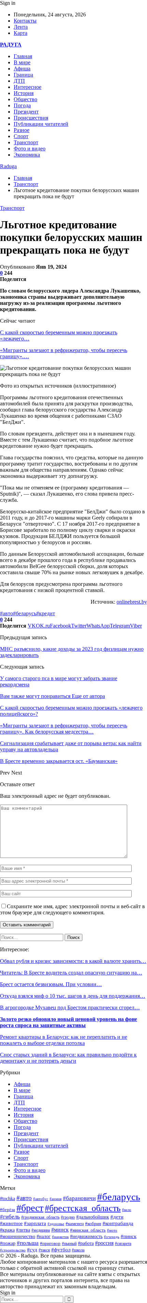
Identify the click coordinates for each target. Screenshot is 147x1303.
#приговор (50, 1243)
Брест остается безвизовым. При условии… (51, 984)
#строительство (13, 1250)
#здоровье (56, 1224)
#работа (86, 1243)
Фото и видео (29, 148)
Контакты (25, 21)
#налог (44, 1236)
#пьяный (69, 1243)
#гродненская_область (40, 1217)
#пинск (128, 1236)
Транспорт (26, 142)
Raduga (8, 166)
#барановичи (79, 1198)
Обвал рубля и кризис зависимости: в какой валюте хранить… (73, 961)
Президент (26, 112)
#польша (28, 1242)
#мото (112, 1230)
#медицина (40, 1230)
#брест (29, 1208)
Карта (20, 33)
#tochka (7, 1198)
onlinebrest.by (132, 602)
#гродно (68, 1217)
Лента (21, 27)
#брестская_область (83, 1208)
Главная (23, 56)
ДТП (19, 81)
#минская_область (88, 1230)
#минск (60, 1229)
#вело (126, 1210)
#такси (44, 1250)
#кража (7, 1230)
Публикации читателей (41, 124)
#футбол (60, 1249)
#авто (6, 613)
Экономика (27, 155)
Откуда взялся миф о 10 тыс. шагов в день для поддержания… (72, 996)
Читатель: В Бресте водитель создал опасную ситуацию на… (71, 973)
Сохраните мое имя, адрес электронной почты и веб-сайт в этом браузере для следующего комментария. (72, 909)
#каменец (75, 1223)
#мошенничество (17, 1236)
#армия (56, 1199)
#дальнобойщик (92, 1217)
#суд (32, 1249)
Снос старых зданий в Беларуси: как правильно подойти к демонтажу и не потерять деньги (68, 1058)
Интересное (27, 87)
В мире (22, 62)
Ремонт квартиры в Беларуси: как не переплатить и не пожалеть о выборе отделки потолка (63, 1040)
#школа (78, 1250)
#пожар (7, 1243)
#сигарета (123, 1243)
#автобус (40, 1199)
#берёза (7, 1209)
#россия (104, 1243)
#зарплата (35, 1223)
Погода (22, 105)
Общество (25, 99)
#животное (11, 1223)
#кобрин (93, 1223)
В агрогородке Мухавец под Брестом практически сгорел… (70, 1007)
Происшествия (31, 118)
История (24, 93)
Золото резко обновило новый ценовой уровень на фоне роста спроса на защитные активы (68, 1022)
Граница (23, 75)
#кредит (45, 613)
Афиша (22, 68)
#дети (116, 1217)
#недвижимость (86, 1236)
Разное (21, 130)
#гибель (10, 1216)
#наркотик (60, 1237)
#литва (23, 1230)
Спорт (21, 136)
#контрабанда (118, 1223)
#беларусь (24, 613)
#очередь (111, 1237)
